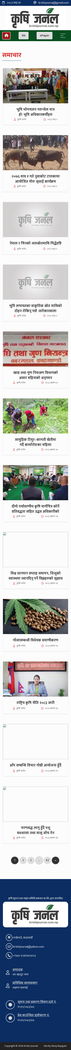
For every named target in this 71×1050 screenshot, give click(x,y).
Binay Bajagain (59, 1046)
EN (23, 35)
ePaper (44, 35)
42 (47, 860)
